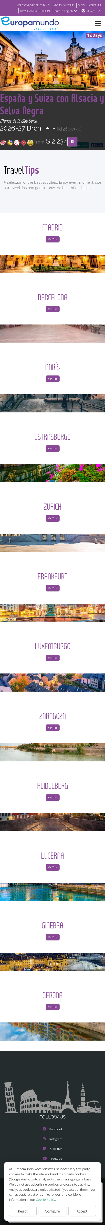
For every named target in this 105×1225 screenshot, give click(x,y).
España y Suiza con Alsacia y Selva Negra (52, 104)
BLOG (81, 5)
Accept (82, 1211)
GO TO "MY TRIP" (64, 5)
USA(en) (91, 11)
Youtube (56, 1158)
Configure (52, 1211)
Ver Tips (52, 239)
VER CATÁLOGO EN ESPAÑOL (34, 5)
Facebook (56, 1129)
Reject (23, 1211)
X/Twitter (56, 1149)
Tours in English (63, 11)
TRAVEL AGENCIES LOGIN (35, 11)
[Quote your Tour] (72, 142)
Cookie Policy (45, 1199)
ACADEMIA (94, 5)
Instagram (55, 1139)
